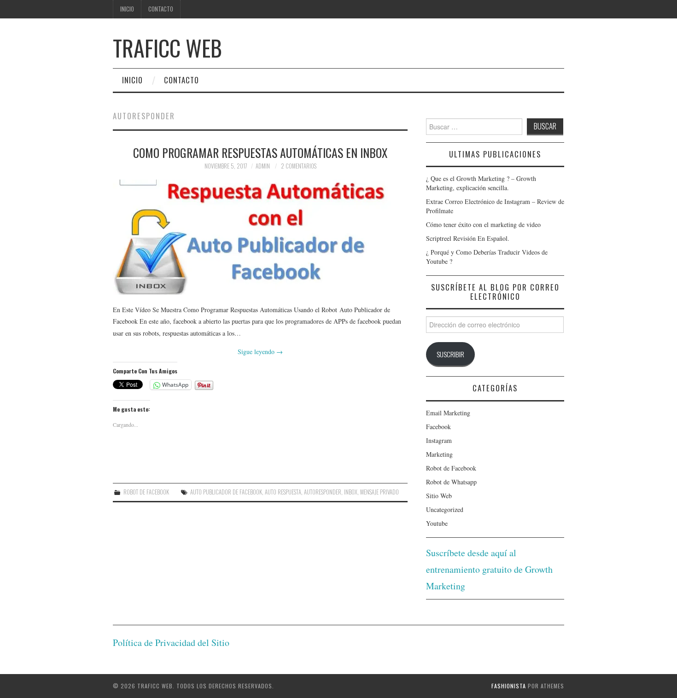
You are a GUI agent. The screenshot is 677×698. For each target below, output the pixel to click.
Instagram (439, 440)
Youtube (437, 523)
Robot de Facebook (146, 492)
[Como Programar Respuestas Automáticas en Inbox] (260, 237)
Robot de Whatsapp (451, 481)
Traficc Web (167, 47)
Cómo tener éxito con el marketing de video (483, 224)
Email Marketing (448, 412)
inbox (350, 492)
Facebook (438, 426)
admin (263, 166)
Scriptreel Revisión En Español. (467, 238)
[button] (260, 237)
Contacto (160, 9)
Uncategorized (444, 509)
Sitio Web (439, 495)
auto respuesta (283, 492)
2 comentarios (298, 166)
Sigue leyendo (260, 351)
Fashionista (508, 685)
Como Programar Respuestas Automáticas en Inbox (260, 152)
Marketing (439, 454)
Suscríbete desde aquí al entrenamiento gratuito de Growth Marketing (489, 569)
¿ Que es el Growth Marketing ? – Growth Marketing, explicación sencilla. (481, 183)
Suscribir (450, 354)
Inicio (127, 9)
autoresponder (322, 492)
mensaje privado (379, 492)
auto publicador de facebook (226, 492)
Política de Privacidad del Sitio (171, 642)
